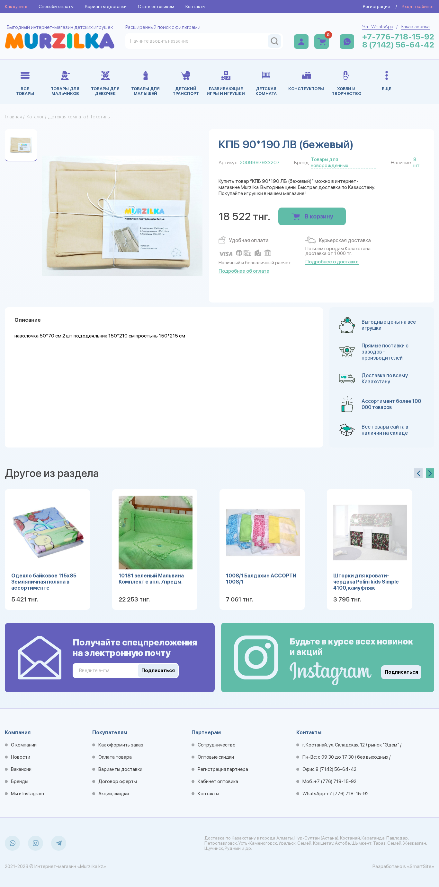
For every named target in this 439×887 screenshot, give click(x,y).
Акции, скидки (113, 794)
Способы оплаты (56, 6)
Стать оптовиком (156, 6)
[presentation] (418, 473)
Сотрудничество (217, 745)
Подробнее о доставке (332, 262)
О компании (24, 745)
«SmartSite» (420, 866)
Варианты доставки (106, 6)
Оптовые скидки (216, 757)
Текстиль (100, 117)
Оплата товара (115, 757)
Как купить (16, 6)
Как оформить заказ (120, 745)
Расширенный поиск (148, 27)
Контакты (195, 6)
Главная (13, 117)
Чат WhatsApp (377, 26)
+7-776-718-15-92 (398, 37)
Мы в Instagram (27, 794)
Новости (20, 757)
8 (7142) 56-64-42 (398, 45)
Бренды (19, 781)
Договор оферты (117, 781)
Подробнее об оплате (244, 271)
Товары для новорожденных (329, 162)
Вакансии (21, 769)
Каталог (35, 117)
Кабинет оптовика (218, 781)
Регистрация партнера (223, 769)
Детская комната (67, 117)
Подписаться (401, 672)
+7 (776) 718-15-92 (335, 781)
